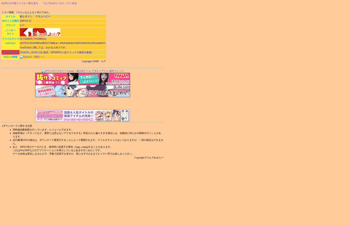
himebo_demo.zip (31, 52)
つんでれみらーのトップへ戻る (60, 3)
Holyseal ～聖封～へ (33, 56)
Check (19, 12)
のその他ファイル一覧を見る (20, 3)
